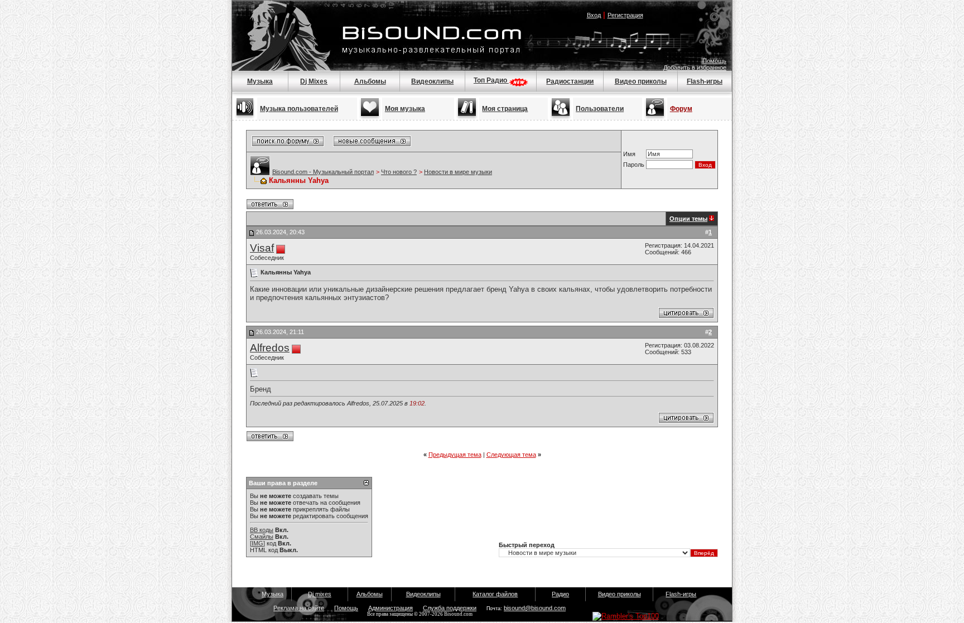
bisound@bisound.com (535, 608)
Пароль (633, 164)
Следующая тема (511, 454)
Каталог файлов (495, 594)
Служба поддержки (449, 608)
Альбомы (370, 81)
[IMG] (257, 543)
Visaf (262, 248)
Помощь (714, 60)
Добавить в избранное (694, 67)
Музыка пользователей (299, 109)
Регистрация (625, 15)
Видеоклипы (432, 81)
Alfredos (270, 348)
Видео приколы (641, 81)
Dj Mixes (313, 81)
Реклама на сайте (298, 608)
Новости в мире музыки (458, 171)
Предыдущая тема (454, 454)
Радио (560, 594)
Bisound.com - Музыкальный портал (323, 171)
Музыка (260, 81)
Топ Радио (491, 80)
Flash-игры (704, 81)
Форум (681, 109)
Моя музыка (405, 109)
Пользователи (600, 109)
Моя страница (505, 109)
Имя (629, 154)
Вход (594, 15)
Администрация (390, 608)
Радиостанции (570, 81)
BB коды (261, 530)
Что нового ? (399, 171)
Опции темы (688, 218)
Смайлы (261, 536)
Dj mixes (319, 594)
